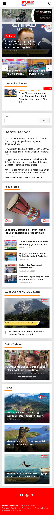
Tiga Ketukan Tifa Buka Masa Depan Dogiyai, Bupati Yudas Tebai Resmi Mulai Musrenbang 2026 (13, 72)
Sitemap (17, 510)
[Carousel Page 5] (34, 376)
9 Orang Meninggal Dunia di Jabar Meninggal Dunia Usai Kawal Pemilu (26, 368)
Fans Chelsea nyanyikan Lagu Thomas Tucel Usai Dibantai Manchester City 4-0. (23, 44)
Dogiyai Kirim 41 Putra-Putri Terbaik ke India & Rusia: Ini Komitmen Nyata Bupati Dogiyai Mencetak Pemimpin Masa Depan (39, 72)
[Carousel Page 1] (19, 376)
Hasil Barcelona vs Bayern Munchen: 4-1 (24, 177)
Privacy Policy (41, 508)
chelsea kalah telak (27, 90)
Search (7, 116)
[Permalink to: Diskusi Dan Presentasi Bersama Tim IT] (10, 268)
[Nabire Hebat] (27, 3)
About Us (30, 505)
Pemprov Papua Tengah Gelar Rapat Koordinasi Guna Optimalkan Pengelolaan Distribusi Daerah (34, 278)
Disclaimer (26, 508)
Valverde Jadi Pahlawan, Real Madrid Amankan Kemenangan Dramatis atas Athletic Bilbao (26, 171)
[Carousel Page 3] (27, 376)
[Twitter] (27, 495)
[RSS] (32, 495)
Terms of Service (10, 508)
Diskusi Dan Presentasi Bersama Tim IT (30, 266)
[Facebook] (22, 495)
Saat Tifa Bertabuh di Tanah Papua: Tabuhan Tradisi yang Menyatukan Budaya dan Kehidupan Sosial (26, 141)
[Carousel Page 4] (30, 376)
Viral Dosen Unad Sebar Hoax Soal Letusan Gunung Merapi (26, 332)
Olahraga (10, 36)
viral (37, 90)
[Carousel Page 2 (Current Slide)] (23, 376)
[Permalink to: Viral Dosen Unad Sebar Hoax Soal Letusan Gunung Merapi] (27, 313)
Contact (6, 510)
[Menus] (4, 3)
